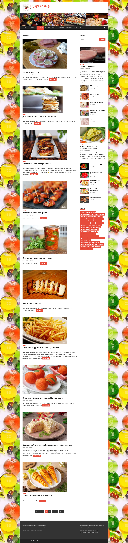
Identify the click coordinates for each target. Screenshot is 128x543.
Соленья (61, 27)
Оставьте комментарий (28, 74)
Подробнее (52, 79)
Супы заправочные (85, 240)
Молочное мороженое (96, 102)
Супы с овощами (85, 244)
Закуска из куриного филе (35, 213)
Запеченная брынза (32, 303)
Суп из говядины (85, 229)
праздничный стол (95, 246)
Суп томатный (91, 238)
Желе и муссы (89, 218)
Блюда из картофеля (91, 212)
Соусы (54, 27)
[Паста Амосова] (84, 99)
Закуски (40, 27)
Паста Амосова (94, 94)
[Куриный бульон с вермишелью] (84, 194)
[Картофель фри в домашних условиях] (50, 331)
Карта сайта (77, 27)
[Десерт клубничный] (92, 63)
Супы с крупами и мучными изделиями (90, 242)
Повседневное (99, 223)
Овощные (99, 220)
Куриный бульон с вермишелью (95, 189)
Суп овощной (84, 233)
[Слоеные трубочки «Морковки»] (50, 477)
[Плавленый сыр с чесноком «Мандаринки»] (50, 380)
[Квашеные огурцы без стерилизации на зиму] (92, 143)
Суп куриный (94, 231)
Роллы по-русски (31, 72)
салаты (82, 248)
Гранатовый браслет (91, 216)
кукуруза (101, 244)
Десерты (69, 27)
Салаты (47, 27)
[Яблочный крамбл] (84, 91)
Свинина (83, 227)
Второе (33, 27)
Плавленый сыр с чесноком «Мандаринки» (43, 398)
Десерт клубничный (87, 66)
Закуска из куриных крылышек (37, 163)
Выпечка (83, 216)
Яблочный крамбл (95, 85)
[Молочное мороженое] (84, 107)
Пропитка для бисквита (97, 119)
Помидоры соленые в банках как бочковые (96, 173)
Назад (38, 511)
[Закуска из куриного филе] (50, 195)
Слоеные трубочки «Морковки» (37, 495)
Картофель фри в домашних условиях (41, 347)
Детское (82, 218)
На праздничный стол (86, 220)
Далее (61, 511)
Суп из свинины (94, 229)
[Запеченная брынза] (50, 285)
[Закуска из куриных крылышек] (50, 145)
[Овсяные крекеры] (84, 202)
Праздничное (84, 225)
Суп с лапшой (95, 235)
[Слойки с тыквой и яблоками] (84, 185)
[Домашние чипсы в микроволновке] (50, 100)
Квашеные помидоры (96, 164)
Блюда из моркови (85, 214)
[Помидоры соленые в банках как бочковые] (84, 177)
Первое (26, 27)
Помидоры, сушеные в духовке (37, 258)
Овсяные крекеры (95, 197)
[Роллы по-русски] (50, 54)
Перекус (88, 223)
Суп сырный (84, 238)
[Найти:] (92, 39)
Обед (94, 220)
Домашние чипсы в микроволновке (39, 116)
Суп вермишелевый (96, 227)
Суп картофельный (85, 231)
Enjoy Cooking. (40, 6)
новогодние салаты (85, 246)
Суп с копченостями (85, 235)
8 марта (82, 212)
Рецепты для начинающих (95, 225)
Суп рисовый (92, 233)
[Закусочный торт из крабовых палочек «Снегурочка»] (50, 427)
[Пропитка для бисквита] (84, 124)
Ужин (91, 244)
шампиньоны (89, 248)
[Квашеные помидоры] (84, 169)
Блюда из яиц (94, 214)
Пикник (93, 223)
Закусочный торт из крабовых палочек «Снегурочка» (47, 445)
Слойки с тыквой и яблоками (95, 181)
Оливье (82, 223)
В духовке (101, 214)
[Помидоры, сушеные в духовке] (50, 240)
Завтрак (96, 218)
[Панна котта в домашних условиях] (84, 116)
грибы (95, 244)
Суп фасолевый (100, 238)
